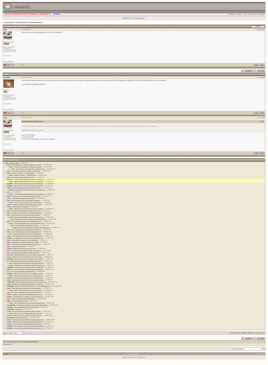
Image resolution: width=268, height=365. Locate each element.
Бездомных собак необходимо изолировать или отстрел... (28, 284)
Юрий (9, 187)
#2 (264, 77)
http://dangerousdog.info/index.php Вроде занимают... (26, 252)
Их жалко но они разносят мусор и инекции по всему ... (27, 187)
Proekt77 (9, 296)
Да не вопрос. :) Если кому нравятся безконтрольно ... (27, 196)
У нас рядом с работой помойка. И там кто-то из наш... (26, 210)
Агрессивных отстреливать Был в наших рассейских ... (29, 208)
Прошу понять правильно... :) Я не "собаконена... (25, 240)
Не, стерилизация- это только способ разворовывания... (27, 236)
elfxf (8, 215)
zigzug (9, 204)
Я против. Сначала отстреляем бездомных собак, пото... (28, 294)
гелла (11, 166)
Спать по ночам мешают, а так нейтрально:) (22, 271)
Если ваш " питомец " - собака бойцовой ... (25, 175)
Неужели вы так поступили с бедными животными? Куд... (34, 227)
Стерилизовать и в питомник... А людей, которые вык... (28, 296)
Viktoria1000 (10, 309)
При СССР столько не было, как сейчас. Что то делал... (26, 250)
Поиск (245, 14)
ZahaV (9, 269)
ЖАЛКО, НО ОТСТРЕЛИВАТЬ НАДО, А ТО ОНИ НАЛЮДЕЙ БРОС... (33, 286)
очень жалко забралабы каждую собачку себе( (26, 307)
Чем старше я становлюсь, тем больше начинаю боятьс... (32, 305)
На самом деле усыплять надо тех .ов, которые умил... (28, 238)
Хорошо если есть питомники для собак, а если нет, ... (27, 315)
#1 (264, 29)
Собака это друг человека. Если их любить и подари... (28, 275)
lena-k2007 (10, 183)
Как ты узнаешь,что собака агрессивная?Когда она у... (31, 169)
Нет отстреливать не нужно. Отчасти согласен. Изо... (29, 303)
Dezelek (9, 321)
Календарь (261, 14)
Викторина (232, 14)
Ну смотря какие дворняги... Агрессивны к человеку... (28, 166)
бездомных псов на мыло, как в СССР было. (24, 248)
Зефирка (9, 238)
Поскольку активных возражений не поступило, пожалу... (27, 256)
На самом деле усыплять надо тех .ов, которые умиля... (30, 189)
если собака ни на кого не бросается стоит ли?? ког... (29, 328)
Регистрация (141, 18)
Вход (136, 18)
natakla (9, 323)
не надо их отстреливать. (19, 246)
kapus (9, 288)
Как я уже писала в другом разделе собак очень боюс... (27, 311)
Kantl (8, 200)
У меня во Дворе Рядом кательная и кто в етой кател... (29, 179)
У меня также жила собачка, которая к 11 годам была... (29, 267)
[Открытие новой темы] (259, 70)
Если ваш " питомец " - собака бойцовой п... (23, 173)
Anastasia (10, 328)
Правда (9, 315)
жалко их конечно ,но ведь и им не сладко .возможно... (25, 200)
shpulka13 (10, 307)
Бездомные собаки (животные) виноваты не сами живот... (26, 261)
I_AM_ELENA (10, 282)
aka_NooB (6, 77)
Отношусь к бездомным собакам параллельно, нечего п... (27, 204)
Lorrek (9, 198)
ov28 (8, 292)
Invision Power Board (127, 357)
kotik (8, 210)
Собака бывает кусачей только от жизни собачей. (25, 242)
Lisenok (11, 189)
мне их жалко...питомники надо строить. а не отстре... (26, 292)
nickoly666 (10, 259)
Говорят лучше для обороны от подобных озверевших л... (27, 212)
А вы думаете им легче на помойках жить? (24, 198)
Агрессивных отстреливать (21, 206)
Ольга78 (9, 206)
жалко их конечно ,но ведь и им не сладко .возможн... (28, 202)
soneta (9, 311)
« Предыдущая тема (234, 332)
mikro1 (9, 284)
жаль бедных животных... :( (22, 317)
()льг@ (9, 319)
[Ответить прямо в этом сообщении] (262, 64)
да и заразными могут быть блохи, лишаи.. (23, 177)
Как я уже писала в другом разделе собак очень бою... (28, 313)
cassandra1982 (11, 305)
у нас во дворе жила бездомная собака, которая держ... (27, 323)
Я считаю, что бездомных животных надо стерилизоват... (28, 269)
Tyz (8, 271)
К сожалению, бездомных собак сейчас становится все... (28, 277)
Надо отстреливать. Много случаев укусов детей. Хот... (31, 282)
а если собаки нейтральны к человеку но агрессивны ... (26, 171)
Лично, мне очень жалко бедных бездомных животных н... (28, 321)
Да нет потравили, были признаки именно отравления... (26, 229)
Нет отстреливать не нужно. (19, 300)
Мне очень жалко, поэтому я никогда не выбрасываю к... (29, 183)
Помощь (239, 14)
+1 (11, 192)
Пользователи (252, 14)
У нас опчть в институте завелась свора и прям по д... (26, 244)
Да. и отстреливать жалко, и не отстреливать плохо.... (26, 221)
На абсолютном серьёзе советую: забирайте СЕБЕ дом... (31, 219)
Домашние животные (36, 22)
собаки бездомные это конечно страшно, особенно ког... (29, 254)
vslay (10, 263)
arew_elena (10, 254)
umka (5, 29)
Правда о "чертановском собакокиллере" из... (24, 298)
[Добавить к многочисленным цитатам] (256, 64)
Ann (8, 192)
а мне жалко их (19, 309)
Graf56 (9, 294)
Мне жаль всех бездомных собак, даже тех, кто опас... (29, 217)
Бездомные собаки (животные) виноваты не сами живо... (28, 263)
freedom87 (10, 326)
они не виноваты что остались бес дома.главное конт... (29, 326)
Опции (258, 26)
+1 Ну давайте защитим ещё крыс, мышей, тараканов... (29, 194)
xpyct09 (9, 248)
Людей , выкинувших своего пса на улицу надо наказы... (27, 288)
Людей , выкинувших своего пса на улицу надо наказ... (28, 290)
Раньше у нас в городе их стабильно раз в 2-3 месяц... (29, 259)
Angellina (9, 185)
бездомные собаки (14, 163)
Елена (9, 242)
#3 (264, 117)
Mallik (8, 300)
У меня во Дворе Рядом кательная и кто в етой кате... (28, 181)
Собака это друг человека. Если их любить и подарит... (29, 273)
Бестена (9, 277)
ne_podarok (10, 317)
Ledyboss (10, 273)
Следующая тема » (259, 332)
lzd (8, 261)
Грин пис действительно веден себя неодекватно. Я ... (28, 233)
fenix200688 (10, 286)
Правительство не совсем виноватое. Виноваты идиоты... (28, 280)
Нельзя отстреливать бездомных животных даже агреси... (28, 319)
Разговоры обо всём (21, 22)
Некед (11, 175)
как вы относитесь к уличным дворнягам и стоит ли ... (27, 164)
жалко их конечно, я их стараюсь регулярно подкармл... (28, 185)
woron (9, 164)
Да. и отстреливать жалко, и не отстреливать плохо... (29, 223)
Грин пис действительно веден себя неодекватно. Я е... (26, 231)
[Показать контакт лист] (9, 64)
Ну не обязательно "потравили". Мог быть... (27, 225)
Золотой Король (9, 22)
